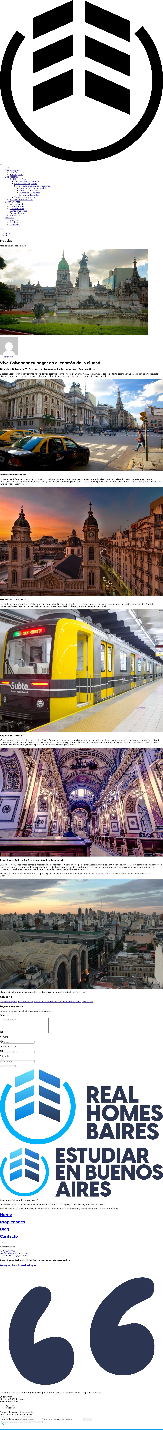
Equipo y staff (16, 174)
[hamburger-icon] (1, 164)
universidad (87, 1001)
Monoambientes (17, 204)
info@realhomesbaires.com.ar (14, 1253)
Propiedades (12, 1222)
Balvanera (23, 1001)
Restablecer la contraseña (33, 1422)
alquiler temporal (8, 1001)
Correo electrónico (9, 1046)
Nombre (4, 1037)
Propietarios (15, 222)
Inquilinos (14, 220)
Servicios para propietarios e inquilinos (32, 186)
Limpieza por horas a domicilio (33, 188)
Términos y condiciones (25, 197)
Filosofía (13, 172)
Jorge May (9, 357)
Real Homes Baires (18, 179)
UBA (78, 1001)
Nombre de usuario (9, 1412)
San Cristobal (69, 1001)
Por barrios (15, 215)
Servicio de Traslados (29, 195)
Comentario (5, 1015)
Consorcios (15, 224)
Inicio (7, 233)
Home (8, 168)
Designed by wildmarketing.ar (18, 1265)
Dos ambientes (17, 206)
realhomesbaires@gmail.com (14, 1255)
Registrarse (87, 1419)
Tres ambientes (17, 209)
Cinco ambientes (17, 213)
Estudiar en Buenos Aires (21, 199)
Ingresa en (27, 1417)
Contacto (9, 218)
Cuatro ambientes (18, 211)
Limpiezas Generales (28, 190)
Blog (4, 1229)
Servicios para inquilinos (25, 184)
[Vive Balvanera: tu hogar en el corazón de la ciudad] (74, 334)
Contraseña (5, 1414)
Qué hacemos (11, 177)
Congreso (33, 1001)
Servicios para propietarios (26, 181)
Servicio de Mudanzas (29, 193)
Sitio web (4, 1056)
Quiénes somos (12, 170)
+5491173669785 (7, 1251)
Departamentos (12, 202)
